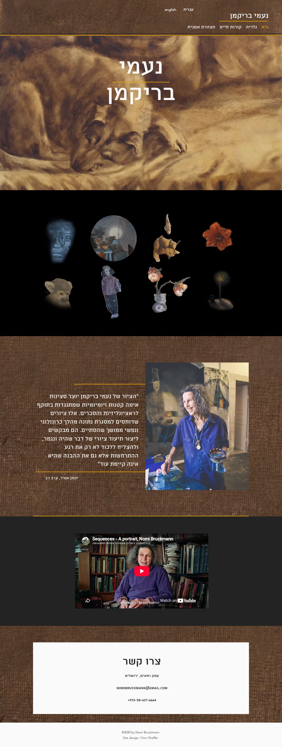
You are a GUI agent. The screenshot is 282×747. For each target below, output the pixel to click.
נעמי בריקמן (249, 15)
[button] (188, 9)
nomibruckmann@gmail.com (142, 688)
